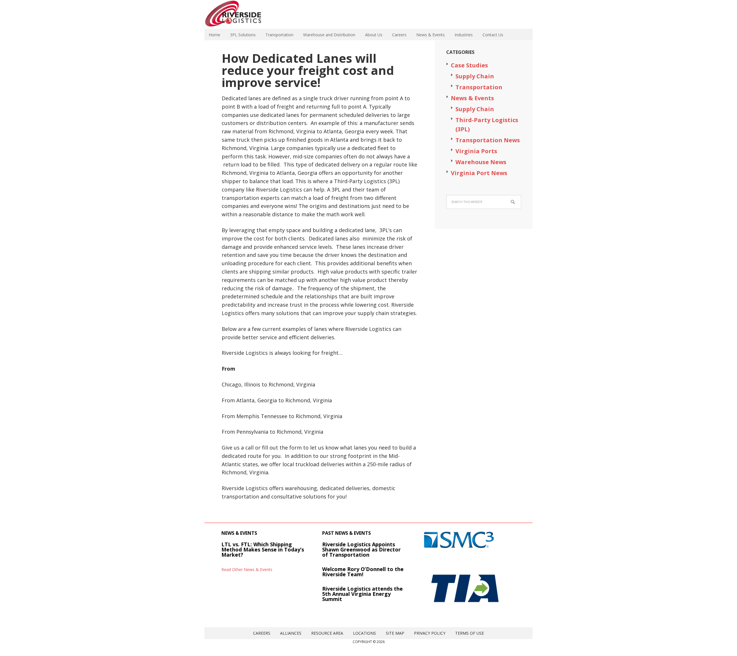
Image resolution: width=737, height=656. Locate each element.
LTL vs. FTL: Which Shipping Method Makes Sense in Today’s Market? (262, 549)
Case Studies (469, 65)
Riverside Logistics (241, 14)
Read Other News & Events (246, 569)
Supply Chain (474, 76)
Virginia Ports (476, 151)
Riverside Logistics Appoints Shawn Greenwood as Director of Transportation (361, 549)
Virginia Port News (479, 173)
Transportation (478, 87)
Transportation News (487, 140)
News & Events (472, 98)
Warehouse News (480, 162)
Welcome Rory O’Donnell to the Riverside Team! (363, 572)
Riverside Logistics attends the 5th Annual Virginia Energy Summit (362, 593)
